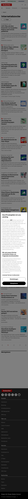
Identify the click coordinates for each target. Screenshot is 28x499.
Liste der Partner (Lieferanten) (10, 275)
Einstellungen (14, 279)
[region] (14, 249)
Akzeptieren (14, 283)
